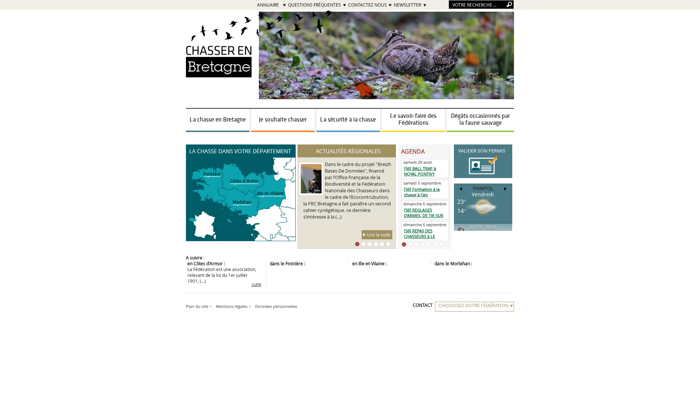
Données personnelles (276, 306)
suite (256, 284)
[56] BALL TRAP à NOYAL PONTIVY (420, 171)
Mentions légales (232, 306)
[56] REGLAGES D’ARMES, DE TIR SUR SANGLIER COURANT (423, 215)
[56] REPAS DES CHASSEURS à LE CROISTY (419, 236)
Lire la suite (378, 234)
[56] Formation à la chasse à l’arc (422, 191)
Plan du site (197, 306)
